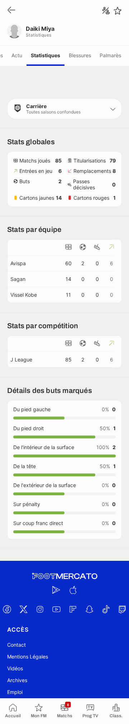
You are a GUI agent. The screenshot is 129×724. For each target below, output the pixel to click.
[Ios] (72, 589)
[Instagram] (39, 609)
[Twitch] (122, 609)
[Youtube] (56, 609)
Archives (17, 680)
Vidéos (15, 668)
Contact (16, 645)
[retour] (11, 10)
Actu (16, 55)
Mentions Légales (27, 656)
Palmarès (110, 55)
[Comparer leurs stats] (106, 10)
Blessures (80, 55)
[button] (64, 109)
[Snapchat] (89, 609)
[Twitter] (23, 609)
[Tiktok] (105, 609)
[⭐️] (117, 10)
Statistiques (45, 55)
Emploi (15, 692)
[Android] (56, 589)
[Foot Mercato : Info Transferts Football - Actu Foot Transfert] (64, 576)
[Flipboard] (72, 609)
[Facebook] (6, 609)
